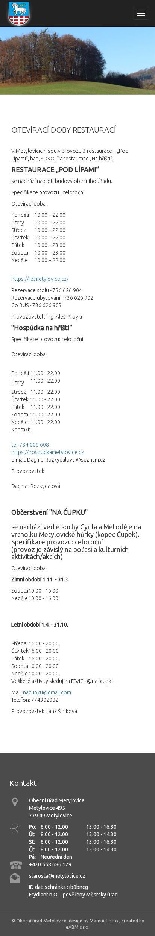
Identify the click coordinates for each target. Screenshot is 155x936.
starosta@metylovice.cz (57, 876)
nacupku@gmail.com (47, 692)
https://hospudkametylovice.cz (47, 452)
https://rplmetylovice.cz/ (39, 279)
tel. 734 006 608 (30, 445)
